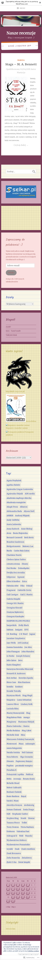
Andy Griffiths (13, 520)
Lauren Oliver (13, 704)
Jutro (20, 660)
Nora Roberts (12, 757)
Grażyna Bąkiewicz (15, 612)
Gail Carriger (12, 594)
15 (8, 893)
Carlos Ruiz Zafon (21, 551)
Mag (28, 713)
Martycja (21, 72)
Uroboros (11, 831)
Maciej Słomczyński (15, 713)
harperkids (12, 625)
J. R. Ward (23, 634)
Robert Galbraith (14, 787)
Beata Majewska (20, 533)
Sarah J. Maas (13, 801)
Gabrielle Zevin (24, 590)
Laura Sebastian (24, 700)
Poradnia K (11, 770)
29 (8, 901)
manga (26, 717)
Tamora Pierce (13, 823)
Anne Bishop (26, 529)
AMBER (10, 516)
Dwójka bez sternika (16, 573)
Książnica (11, 700)
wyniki (10, 849)
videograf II (12, 836)
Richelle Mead (13, 783)
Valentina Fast (23, 831)
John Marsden (28, 652)
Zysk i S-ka (11, 862)
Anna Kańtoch (13, 529)
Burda (9, 551)
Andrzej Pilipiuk (22, 516)
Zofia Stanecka (13, 858)
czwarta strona (13, 564)
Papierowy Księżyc (24, 761)
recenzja (17, 779)
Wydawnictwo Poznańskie (18, 845)
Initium (10, 630)
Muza (21, 744)
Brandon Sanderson (15, 542)
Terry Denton (13, 827)
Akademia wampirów (16, 502)
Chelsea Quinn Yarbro (16, 559)
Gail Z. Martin (26, 594)
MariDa (21, 60)
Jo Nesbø (10, 656)
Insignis (18, 630)
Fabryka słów (12, 586)
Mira (23, 735)
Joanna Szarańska (15, 647)
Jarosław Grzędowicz (16, 638)
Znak (17, 849)
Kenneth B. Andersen (16, 673)
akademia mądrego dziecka (19, 498)
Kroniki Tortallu (14, 691)
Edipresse (11, 577)
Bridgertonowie (14, 546)
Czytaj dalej (16, 145)
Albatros (23, 507)
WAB (21, 836)
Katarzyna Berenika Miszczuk (20, 669)
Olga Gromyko (26, 757)
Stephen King (13, 818)
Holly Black (24, 625)
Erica (24, 581)
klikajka (11, 273)
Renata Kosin (29, 779)
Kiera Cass (11, 682)
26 (28, 897)
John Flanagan (13, 652)
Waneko (28, 836)
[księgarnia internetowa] (21, 197)
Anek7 (8, 327)
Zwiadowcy (27, 858)
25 (23, 897)
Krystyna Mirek (14, 695)
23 (13, 897)
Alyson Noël (29, 511)
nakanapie (30, 744)
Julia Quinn (11, 660)
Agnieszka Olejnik (15, 494)
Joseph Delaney (23, 656)
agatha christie (13, 485)
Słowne (31, 818)
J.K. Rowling (12, 634)
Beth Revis (29, 537)
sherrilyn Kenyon (14, 805)
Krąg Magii (27, 695)
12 (28, 889)
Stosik (23, 818)
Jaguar (32, 634)
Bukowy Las (28, 546)
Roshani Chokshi (14, 792)
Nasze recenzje (21, 33)
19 (28, 893)
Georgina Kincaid (14, 608)
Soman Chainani (14, 809)
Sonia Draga (28, 809)
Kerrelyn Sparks (26, 678)
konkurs (19, 687)
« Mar (8, 907)
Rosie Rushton (13, 796)
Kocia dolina (31, 421)
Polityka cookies (33, 951)
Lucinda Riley (13, 709)
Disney (25, 564)
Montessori (12, 744)
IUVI (26, 630)
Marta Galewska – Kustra (18, 726)
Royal (23, 796)
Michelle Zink (13, 735)
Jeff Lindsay (23, 643)
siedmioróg (29, 805)
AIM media (30, 494)
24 (18, 897)
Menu (22, 8)
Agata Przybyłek (14, 480)
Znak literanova (14, 853)
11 (23, 889)
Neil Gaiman (27, 752)
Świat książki (24, 862)
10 (18, 889)
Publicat (29, 774)
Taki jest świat (11, 335)
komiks (10, 687)
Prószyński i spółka (15, 774)
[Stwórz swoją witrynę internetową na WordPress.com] (21, 2)
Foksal (29, 586)
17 (18, 893)
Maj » (13, 907)
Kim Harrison (24, 682)
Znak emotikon (28, 849)
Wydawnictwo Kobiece (17, 840)
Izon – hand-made (13, 331)
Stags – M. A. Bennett (21, 64)
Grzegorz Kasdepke (15, 616)
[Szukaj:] (21, 171)
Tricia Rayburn (27, 827)
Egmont (21, 577)
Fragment (11, 590)
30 (13, 901)
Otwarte (10, 761)
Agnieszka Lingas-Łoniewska (20, 489)
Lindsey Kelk (26, 704)
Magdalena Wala (14, 717)
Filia (22, 586)
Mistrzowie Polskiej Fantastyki (20, 739)
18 (23, 893)
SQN (8, 814)
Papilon (10, 766)
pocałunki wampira (24, 766)
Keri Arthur (12, 678)
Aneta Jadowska (14, 524)
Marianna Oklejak (26, 722)
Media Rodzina (13, 730)
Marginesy (11, 722)
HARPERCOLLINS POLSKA (18, 621)
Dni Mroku (11, 568)
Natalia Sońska (13, 752)
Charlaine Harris (14, 555)
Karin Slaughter (14, 665)
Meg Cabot (26, 730)
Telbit (24, 823)
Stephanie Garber (20, 814)
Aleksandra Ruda (14, 511)
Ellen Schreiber (13, 581)
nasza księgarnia (14, 748)
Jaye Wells (11, 643)
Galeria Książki (13, 599)
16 (13, 893)
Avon (9, 533)
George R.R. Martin (15, 603)
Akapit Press (12, 507)
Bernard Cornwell (14, 537)
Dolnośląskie (23, 568)
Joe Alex (28, 647)
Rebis (9, 779)
